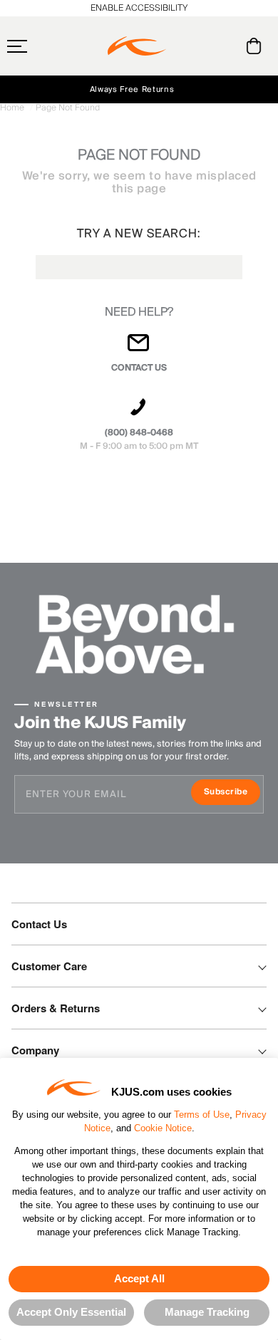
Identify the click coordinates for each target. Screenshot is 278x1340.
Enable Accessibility (139, 8)
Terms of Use (202, 1114)
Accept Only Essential (71, 1312)
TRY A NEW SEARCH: (138, 234)
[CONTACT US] (139, 348)
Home (13, 107)
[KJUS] (137, 46)
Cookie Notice (163, 1128)
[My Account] (224, 46)
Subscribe (232, 793)
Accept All (139, 1278)
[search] (196, 46)
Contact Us (39, 924)
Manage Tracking (207, 1312)
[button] (45, 46)
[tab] (256, 46)
